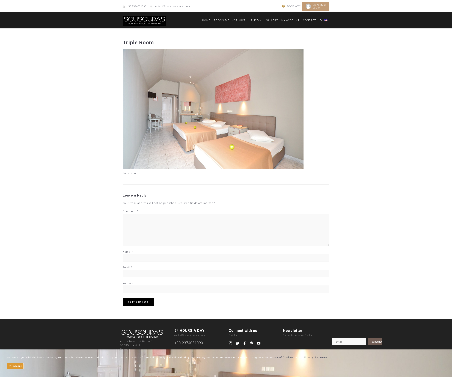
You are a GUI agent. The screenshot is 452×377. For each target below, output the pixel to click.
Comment (130, 211)
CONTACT (309, 20)
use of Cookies (283, 357)
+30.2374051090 (136, 6)
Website (128, 283)
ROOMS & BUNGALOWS (229, 20)
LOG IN (316, 8)
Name (128, 251)
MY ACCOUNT (290, 20)
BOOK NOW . (294, 6)
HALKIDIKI (255, 20)
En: (322, 20)
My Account (319, 5)
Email (127, 267)
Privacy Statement (316, 357)
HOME (206, 20)
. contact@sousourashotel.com (171, 6)
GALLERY (272, 20)
